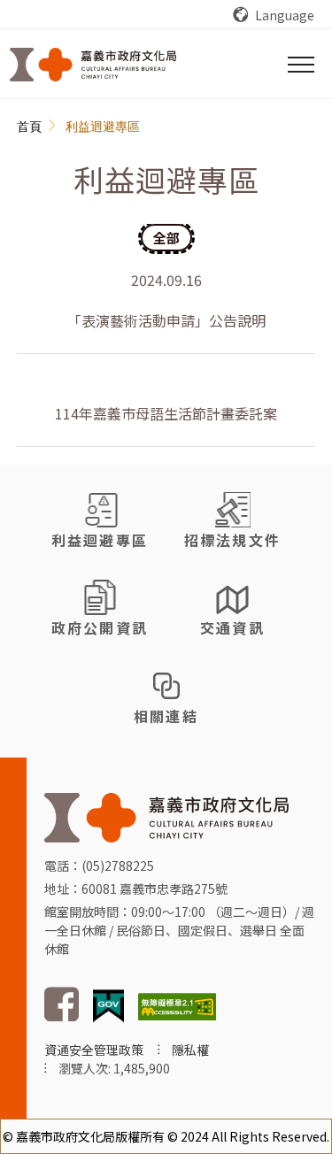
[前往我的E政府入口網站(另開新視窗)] (108, 1004)
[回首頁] (93, 64)
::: (26, 127)
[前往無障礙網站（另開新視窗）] (177, 1004)
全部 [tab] (166, 237)
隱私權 (190, 1049)
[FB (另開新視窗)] (61, 1017)
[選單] (301, 64)
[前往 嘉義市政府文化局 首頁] (166, 815)
